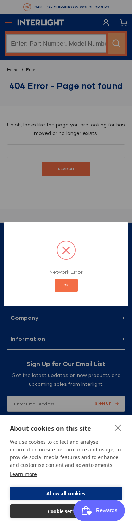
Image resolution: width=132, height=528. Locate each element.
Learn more (23, 474)
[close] (118, 427)
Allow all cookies (65, 493)
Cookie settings (66, 511)
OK (66, 285)
